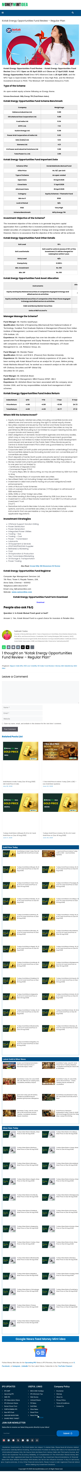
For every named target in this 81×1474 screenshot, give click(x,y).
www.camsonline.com (22, 592)
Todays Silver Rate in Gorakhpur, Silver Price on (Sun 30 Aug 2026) (66, 1133)
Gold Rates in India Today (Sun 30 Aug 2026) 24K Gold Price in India (28, 852)
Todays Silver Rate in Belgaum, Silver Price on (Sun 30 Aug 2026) (66, 1306)
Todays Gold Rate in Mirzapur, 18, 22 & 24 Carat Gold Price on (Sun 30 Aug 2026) (28, 932)
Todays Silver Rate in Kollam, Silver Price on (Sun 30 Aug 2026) (67, 1227)
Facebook (6, 1366)
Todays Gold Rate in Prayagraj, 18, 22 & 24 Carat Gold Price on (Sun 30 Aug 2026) (67, 884)
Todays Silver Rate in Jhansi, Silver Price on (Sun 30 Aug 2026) (67, 1148)
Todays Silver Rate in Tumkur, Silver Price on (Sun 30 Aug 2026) (28, 1243)
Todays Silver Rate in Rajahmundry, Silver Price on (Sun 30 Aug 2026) (28, 1322)
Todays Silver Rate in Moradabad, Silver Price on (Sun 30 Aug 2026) (67, 1164)
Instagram (16, 1366)
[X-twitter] (27, 647)
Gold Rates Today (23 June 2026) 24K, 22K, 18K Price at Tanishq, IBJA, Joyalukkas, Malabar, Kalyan (28, 1080)
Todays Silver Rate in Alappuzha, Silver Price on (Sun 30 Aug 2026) (27, 1227)
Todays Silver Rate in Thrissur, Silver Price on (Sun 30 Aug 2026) (27, 1306)
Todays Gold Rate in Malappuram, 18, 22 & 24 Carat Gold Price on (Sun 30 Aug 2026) (67, 964)
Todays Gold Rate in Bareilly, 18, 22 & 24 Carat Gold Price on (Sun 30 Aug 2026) (28, 900)
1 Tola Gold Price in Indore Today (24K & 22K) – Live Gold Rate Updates (66, 853)
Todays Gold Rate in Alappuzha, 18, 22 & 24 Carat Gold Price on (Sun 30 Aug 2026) (27, 996)
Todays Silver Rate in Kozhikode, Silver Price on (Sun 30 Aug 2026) (27, 1196)
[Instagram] (32, 647)
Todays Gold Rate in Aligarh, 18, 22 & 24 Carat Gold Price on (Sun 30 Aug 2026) (28, 948)
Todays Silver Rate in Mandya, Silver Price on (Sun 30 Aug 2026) (66, 1259)
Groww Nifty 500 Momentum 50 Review (45, 566)
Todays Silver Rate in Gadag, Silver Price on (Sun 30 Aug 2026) (67, 1274)
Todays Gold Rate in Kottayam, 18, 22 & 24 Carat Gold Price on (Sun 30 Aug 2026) (67, 980)
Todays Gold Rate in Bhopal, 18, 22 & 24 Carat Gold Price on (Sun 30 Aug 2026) (28, 868)
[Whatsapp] (4, 647)
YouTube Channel (65, 1366)
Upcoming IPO (30, 1362)
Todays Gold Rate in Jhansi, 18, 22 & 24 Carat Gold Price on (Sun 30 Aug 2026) (67, 916)
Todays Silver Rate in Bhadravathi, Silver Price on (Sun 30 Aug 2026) (28, 1259)
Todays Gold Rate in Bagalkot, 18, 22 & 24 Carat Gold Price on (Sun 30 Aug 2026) (28, 1043)
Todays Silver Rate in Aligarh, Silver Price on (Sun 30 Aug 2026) (28, 1180)
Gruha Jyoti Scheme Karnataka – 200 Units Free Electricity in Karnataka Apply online (28, 1064)
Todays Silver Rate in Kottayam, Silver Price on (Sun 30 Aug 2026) (66, 1211)
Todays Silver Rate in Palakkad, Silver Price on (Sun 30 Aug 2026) (27, 1211)
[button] (2, 12)
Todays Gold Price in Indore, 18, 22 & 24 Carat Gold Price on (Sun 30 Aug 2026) (67, 868)
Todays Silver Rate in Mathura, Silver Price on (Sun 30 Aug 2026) (27, 1148)
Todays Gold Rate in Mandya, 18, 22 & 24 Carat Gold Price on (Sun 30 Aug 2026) (67, 1027)
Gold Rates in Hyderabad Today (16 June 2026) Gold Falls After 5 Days (66, 1096)
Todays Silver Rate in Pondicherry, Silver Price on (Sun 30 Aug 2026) (67, 1290)
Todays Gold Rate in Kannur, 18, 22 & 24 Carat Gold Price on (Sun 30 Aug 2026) (67, 948)
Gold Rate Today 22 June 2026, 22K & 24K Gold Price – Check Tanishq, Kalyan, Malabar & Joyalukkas (66, 1081)
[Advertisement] (40, 1445)
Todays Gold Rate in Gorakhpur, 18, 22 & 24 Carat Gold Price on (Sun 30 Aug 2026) (67, 900)
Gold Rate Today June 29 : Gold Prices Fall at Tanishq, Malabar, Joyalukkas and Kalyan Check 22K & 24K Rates (67, 1065)
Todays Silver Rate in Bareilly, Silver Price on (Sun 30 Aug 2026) (28, 1133)
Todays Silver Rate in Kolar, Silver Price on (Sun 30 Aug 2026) (66, 1243)
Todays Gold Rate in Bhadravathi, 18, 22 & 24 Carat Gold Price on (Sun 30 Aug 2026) (28, 1027)
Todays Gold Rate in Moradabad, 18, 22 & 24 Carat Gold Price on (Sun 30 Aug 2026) (67, 932)
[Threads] (23, 647)
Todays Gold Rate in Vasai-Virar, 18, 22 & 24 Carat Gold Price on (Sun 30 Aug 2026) (27, 884)
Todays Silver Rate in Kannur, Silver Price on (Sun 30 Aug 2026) (67, 1180)
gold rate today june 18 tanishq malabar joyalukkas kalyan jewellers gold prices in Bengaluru (28, 1096)
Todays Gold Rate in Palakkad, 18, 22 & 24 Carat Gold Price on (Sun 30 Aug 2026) (28, 980)
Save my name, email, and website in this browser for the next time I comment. (32, 723)
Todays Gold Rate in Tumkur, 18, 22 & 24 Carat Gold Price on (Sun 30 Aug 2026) (28, 1012)
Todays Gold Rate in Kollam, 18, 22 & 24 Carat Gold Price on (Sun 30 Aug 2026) (67, 996)
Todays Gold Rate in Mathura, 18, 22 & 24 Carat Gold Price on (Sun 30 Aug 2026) (28, 916)
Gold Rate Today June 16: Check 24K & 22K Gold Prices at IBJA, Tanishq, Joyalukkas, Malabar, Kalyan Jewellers (27, 1113)
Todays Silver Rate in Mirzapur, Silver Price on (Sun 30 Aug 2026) (27, 1164)
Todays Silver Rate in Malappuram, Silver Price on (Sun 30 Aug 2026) (67, 1196)
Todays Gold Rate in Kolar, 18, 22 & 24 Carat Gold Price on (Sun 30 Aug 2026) (67, 1012)
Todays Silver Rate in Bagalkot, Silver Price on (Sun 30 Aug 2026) (27, 1274)
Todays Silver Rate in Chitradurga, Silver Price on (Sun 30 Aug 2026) (28, 1290)
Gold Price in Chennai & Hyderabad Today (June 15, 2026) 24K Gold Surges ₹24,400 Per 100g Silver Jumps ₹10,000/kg (67, 1113)
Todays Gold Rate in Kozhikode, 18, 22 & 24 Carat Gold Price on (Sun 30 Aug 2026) (28, 964)
